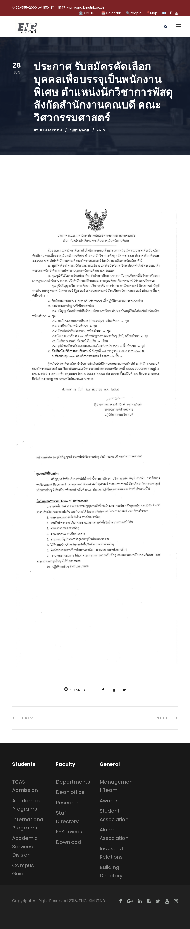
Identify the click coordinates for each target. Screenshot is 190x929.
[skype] (149, 901)
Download (68, 842)
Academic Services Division (25, 846)
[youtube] (176, 13)
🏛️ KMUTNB (87, 13)
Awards (109, 800)
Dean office (70, 792)
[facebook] (170, 13)
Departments (73, 781)
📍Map (151, 13)
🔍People (134, 13)
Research (68, 802)
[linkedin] (140, 901)
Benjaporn (51, 130)
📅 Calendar (111, 13)
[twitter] (158, 901)
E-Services (69, 831)
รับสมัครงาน (79, 130)
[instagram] (176, 901)
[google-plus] (130, 901)
